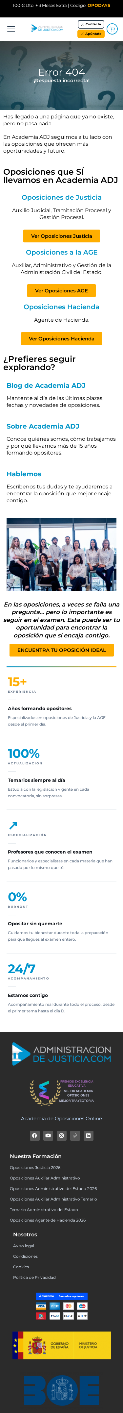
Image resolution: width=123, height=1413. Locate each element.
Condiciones (25, 1256)
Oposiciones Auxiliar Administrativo (45, 1178)
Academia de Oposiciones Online (61, 1118)
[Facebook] (35, 1136)
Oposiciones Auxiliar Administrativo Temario (53, 1199)
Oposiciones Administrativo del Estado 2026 (53, 1188)
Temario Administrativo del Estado (44, 1209)
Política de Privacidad (34, 1277)
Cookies (21, 1266)
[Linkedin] (88, 1136)
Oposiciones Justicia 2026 (35, 1167)
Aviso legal (23, 1245)
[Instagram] (62, 1136)
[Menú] (11, 29)
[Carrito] (112, 29)
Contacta (93, 24)
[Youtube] (48, 1136)
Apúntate (93, 34)
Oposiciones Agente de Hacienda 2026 (48, 1220)
